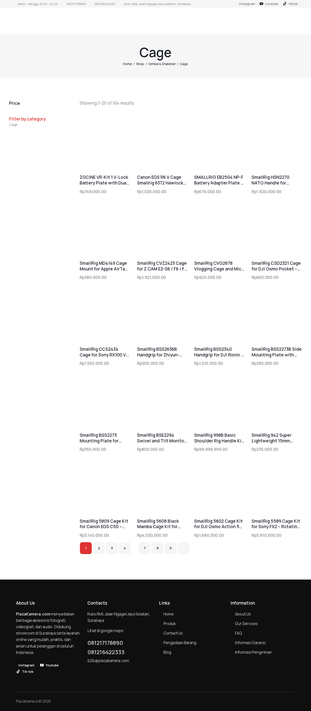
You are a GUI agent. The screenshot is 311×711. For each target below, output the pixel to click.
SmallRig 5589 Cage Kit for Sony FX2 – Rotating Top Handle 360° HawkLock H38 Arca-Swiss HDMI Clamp (276, 523)
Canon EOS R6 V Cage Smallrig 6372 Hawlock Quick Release (160, 180)
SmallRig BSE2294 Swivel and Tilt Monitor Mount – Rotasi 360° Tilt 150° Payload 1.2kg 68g (162, 438)
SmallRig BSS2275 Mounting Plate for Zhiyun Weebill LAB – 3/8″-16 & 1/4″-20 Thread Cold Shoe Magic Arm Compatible (103, 438)
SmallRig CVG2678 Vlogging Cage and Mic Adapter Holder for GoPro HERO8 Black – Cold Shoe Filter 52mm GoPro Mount (217, 266)
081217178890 (105, 642)
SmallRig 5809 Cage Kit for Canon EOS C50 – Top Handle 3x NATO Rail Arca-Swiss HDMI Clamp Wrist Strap (104, 523)
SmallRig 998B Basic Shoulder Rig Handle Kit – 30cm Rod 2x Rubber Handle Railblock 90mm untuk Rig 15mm (218, 438)
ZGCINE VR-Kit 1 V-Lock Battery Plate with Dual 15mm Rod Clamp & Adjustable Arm (104, 180)
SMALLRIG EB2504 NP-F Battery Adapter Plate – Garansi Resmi (218, 180)
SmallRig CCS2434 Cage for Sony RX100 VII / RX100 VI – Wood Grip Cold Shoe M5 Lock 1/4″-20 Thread (104, 352)
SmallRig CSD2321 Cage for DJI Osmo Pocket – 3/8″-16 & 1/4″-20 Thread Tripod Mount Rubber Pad (276, 266)
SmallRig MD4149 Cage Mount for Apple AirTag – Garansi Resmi (103, 266)
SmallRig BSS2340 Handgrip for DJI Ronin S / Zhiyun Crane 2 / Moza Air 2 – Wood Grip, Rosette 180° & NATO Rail (219, 352)
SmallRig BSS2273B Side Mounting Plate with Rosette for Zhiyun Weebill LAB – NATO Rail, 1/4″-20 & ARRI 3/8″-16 (277, 352)
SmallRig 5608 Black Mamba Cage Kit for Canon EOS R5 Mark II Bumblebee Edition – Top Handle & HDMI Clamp (159, 523)
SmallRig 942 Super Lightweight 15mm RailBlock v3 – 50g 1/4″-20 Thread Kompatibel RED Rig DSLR (272, 438)
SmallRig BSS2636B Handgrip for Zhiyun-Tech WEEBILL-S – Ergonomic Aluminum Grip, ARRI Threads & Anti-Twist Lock (158, 352)
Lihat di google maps (105, 630)
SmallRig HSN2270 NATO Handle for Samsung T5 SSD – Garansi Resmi (270, 180)
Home (127, 64)
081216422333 (106, 652)
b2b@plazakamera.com (108, 660)
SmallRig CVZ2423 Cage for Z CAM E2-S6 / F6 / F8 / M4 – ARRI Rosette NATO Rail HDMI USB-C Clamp (162, 266)
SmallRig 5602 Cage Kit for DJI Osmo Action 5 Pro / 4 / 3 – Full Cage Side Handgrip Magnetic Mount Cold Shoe (219, 523)
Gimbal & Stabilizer (162, 64)
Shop (140, 64)
